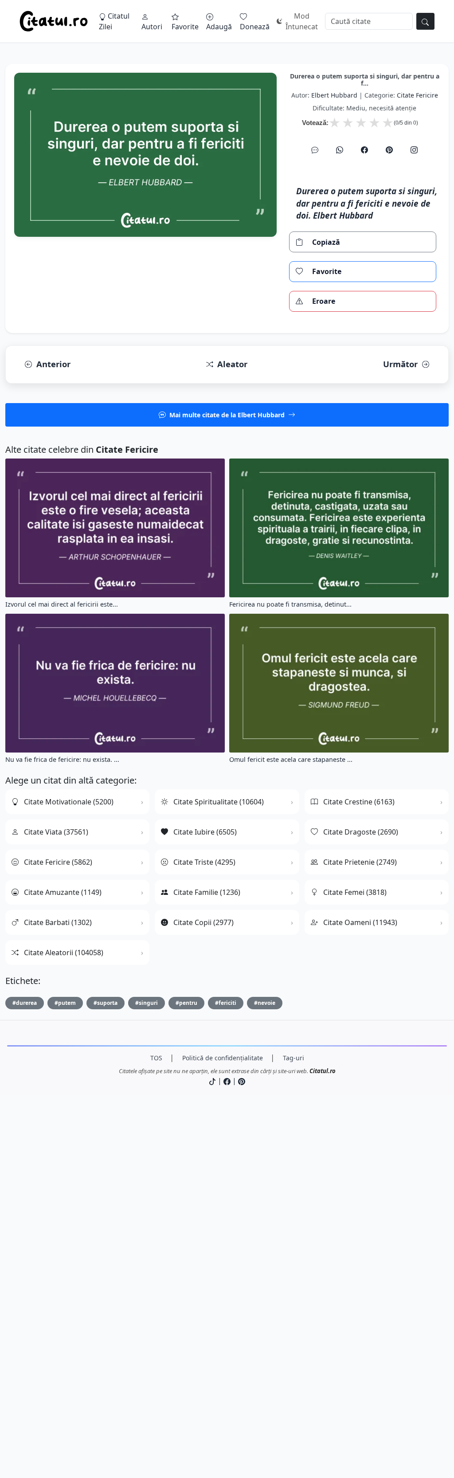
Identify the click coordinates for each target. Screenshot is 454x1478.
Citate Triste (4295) (204, 862)
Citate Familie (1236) (206, 892)
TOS (156, 1058)
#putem (65, 1003)
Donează (255, 26)
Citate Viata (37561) (56, 832)
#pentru (186, 1003)
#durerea (24, 1003)
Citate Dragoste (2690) (360, 832)
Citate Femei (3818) (355, 892)
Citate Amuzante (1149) (63, 892)
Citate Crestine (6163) (359, 802)
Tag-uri (293, 1058)
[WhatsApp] (339, 150)
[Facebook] (364, 150)
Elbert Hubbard (334, 95)
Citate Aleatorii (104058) (63, 952)
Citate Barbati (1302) (58, 922)
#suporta (105, 1003)
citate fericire (417, 95)
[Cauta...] (425, 21)
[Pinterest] (389, 150)
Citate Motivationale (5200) (69, 802)
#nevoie (264, 1003)
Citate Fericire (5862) (58, 862)
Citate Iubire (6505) (205, 832)
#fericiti (225, 1003)
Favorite (185, 26)
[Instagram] (414, 150)
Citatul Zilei (114, 21)
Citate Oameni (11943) (360, 922)
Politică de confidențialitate (222, 1058)
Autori (151, 26)
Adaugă (219, 26)
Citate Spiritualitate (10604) (218, 802)
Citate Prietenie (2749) (360, 862)
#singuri (146, 1003)
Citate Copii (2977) (203, 922)
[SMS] (315, 150)
